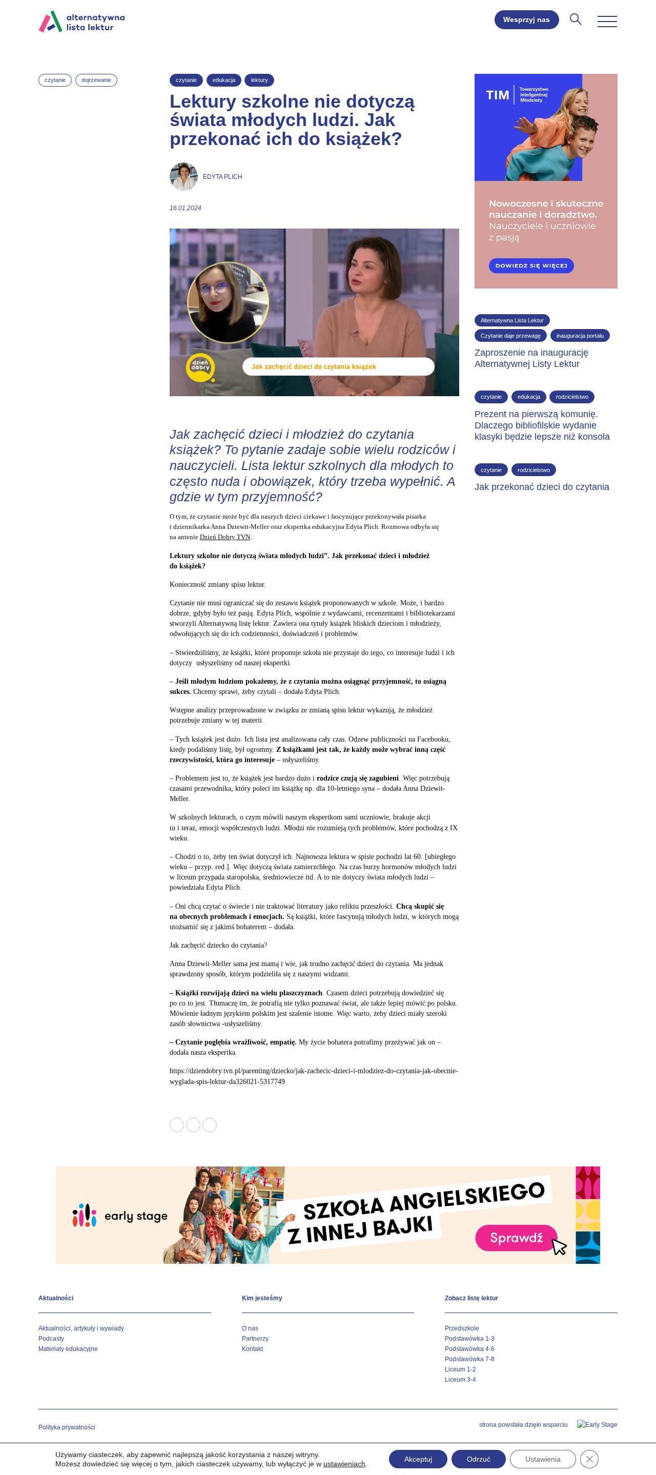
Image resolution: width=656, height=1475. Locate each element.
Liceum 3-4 (460, 1379)
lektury (259, 80)
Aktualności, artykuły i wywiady (81, 1328)
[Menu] (607, 21)
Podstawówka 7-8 (470, 1359)
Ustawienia (543, 1459)
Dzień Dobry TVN (225, 537)
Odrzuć (478, 1459)
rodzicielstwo (572, 397)
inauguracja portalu (580, 336)
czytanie (55, 80)
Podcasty (51, 1338)
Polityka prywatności (66, 1427)
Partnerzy (255, 1338)
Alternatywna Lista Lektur (512, 320)
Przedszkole (462, 1328)
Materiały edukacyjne (68, 1349)
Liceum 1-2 (460, 1369)
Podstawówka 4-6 (470, 1349)
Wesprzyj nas (526, 19)
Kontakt (252, 1349)
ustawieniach (344, 1464)
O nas (250, 1328)
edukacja (224, 80)
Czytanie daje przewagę (511, 336)
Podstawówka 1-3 (470, 1338)
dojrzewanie (96, 80)
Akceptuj (418, 1459)
